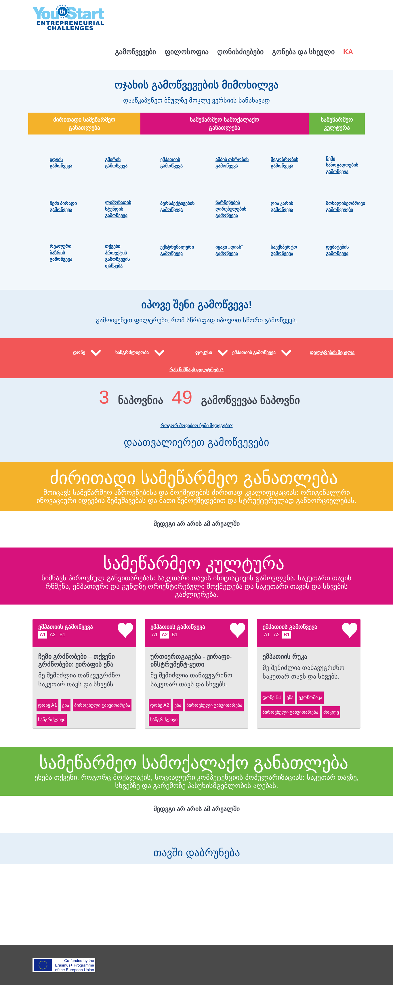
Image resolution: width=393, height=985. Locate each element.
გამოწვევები (135, 52)
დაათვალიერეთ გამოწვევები (196, 442)
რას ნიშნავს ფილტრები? (196, 369)
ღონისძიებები (240, 52)
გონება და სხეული (303, 52)
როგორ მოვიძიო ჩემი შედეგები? (197, 425)
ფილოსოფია (187, 52)
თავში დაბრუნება (196, 853)
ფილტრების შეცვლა (332, 352)
